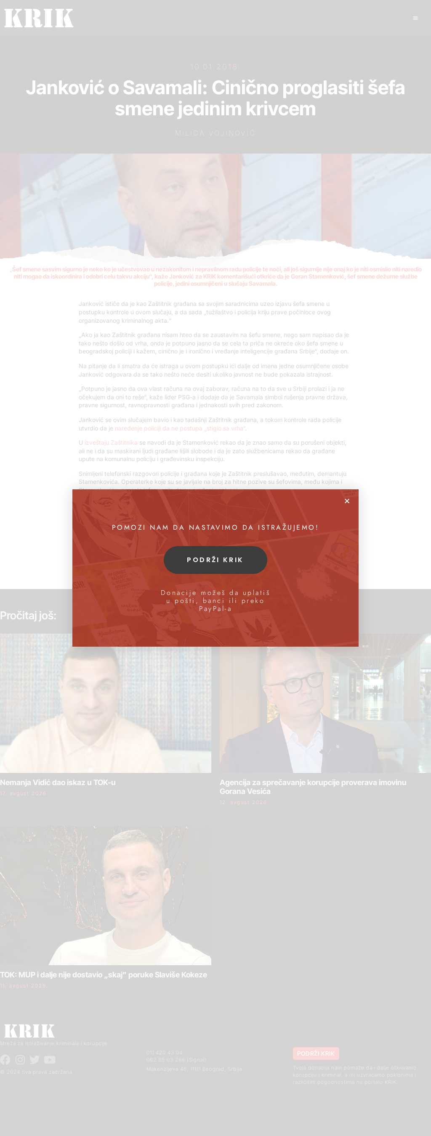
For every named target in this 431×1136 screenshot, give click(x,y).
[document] (215, 568)
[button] (347, 501)
